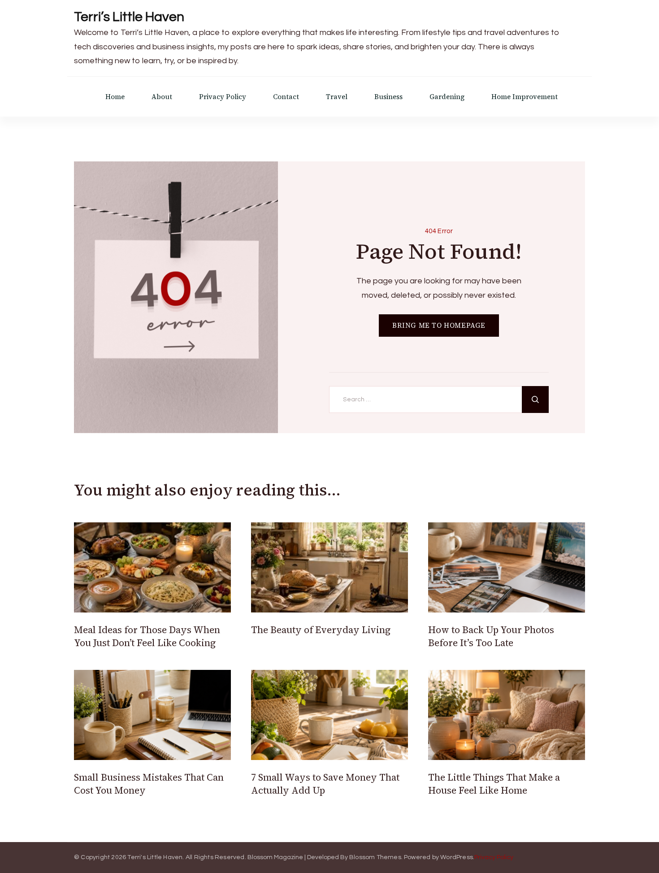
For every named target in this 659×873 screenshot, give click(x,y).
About (162, 96)
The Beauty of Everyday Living (320, 629)
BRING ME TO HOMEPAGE (439, 325)
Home (115, 96)
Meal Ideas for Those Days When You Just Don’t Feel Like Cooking (147, 636)
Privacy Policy (222, 96)
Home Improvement (524, 96)
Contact (286, 96)
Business (388, 96)
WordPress (456, 857)
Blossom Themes (375, 857)
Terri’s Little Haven (129, 17)
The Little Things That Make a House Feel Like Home (494, 784)
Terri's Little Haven (154, 857)
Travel (336, 96)
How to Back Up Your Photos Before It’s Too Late (491, 636)
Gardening (446, 96)
